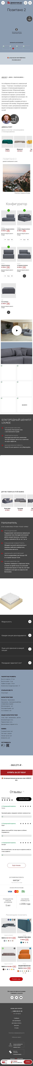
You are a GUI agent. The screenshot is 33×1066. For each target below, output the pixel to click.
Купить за (16, 772)
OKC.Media (20, 1058)
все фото (24, 405)
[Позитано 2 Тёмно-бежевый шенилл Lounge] (26, 48)
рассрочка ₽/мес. (18, 1062)
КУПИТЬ (28, 1062)
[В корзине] (30, 3)
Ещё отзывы (16, 865)
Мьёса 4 (4, 938)
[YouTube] (21, 997)
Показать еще (16, 979)
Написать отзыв (24, 799)
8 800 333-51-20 (25, 3)
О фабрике (16, 1018)
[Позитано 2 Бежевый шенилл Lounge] (6, 48)
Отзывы (16, 1028)
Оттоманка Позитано (22, 265)
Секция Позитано (5, 265)
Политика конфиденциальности (16, 1033)
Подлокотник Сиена (24, 937)
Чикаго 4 (4, 966)
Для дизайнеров (16, 1020)
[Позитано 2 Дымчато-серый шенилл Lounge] (13, 48)
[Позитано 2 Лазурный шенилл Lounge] (20, 48)
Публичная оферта (16, 1037)
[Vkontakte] (12, 997)
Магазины (16, 1025)
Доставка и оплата (16, 1023)
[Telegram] (16, 997)
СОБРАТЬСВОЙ (29, 20)
